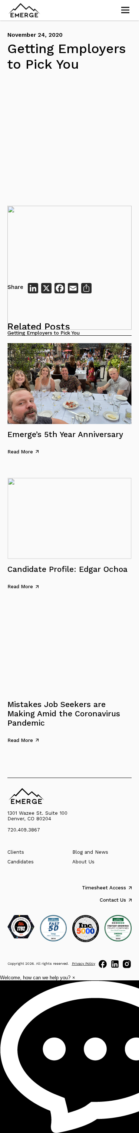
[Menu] (125, 10)
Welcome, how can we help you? (35, 977)
